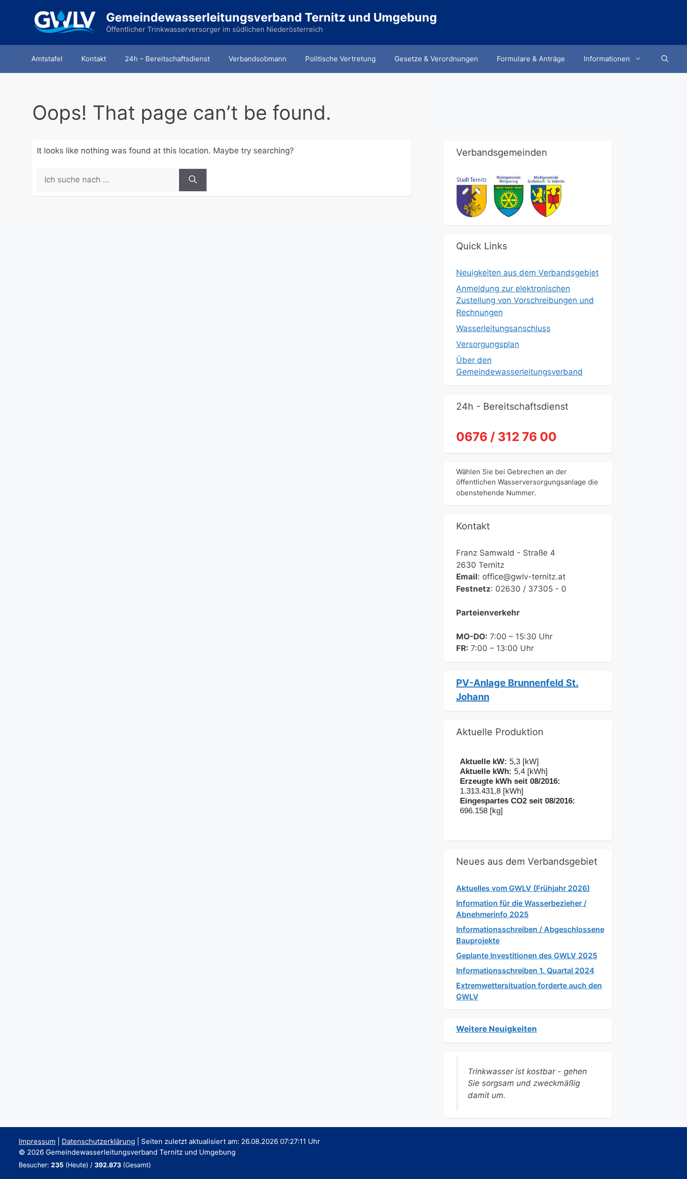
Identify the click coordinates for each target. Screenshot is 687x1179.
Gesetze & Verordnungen (436, 58)
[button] (665, 59)
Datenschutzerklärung (98, 1141)
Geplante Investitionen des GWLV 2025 (526, 955)
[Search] (193, 180)
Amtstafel (47, 58)
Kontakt (93, 58)
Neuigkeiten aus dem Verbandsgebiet (527, 272)
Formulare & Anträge (531, 58)
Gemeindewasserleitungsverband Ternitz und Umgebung (271, 17)
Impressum (37, 1141)
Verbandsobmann (257, 58)
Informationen (607, 58)
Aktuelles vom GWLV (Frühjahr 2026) (523, 888)
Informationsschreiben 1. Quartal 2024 (525, 970)
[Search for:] (108, 179)
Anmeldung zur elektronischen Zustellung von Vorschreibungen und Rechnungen (525, 300)
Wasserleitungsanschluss (503, 328)
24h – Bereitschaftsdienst (167, 58)
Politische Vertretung (340, 58)
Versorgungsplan (487, 344)
